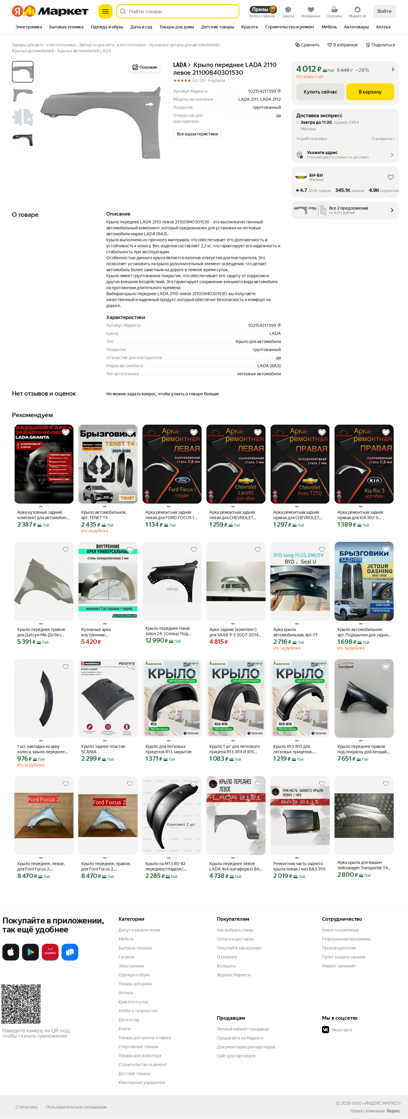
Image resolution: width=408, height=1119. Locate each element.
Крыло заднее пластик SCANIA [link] (103, 749)
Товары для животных (140, 1055)
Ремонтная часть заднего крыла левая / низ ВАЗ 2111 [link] (299, 866)
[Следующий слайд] (153, 123)
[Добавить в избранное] (66, 432)
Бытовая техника (135, 948)
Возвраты (226, 966)
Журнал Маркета (233, 974)
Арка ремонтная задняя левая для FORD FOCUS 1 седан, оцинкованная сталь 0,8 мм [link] (171, 515)
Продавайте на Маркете (240, 1038)
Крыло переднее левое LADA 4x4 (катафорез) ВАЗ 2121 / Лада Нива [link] (235, 866)
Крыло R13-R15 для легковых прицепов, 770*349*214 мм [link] (293, 749)
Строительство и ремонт (143, 1064)
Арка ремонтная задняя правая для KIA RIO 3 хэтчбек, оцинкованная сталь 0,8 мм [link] (360, 515)
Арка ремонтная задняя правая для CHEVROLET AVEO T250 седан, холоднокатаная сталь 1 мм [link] (299, 515)
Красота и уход (133, 1001)
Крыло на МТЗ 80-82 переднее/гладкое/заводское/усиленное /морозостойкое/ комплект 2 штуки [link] (171, 866)
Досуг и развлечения (139, 930)
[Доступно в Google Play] (30, 959)
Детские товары (135, 1073)
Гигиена (126, 957)
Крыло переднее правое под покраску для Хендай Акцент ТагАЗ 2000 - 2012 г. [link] (363, 749)
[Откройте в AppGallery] (50, 959)
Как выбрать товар (235, 930)
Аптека (126, 992)
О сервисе (227, 957)
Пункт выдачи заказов (344, 957)
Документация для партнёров (246, 1047)
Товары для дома (135, 983)
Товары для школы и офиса (145, 1037)
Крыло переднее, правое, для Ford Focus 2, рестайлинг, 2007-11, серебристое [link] (106, 866)
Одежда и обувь (134, 974)
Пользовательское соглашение (76, 1107)
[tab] (29, 27)
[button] (197, 134)
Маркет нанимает (339, 966)
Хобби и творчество (138, 1010)
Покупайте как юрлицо (239, 948)
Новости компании (340, 930)
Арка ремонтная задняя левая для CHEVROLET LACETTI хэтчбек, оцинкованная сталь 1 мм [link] (233, 515)
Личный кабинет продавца (243, 1029)
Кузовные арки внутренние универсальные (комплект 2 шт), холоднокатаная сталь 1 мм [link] (107, 632)
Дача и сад (129, 1019)
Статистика (27, 1107)
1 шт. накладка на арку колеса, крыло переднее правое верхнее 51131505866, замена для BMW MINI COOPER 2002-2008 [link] (42, 749)
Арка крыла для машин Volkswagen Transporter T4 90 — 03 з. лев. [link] (363, 865)
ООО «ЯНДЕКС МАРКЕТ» (376, 1103)
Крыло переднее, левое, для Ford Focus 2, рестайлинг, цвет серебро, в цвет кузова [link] (43, 866)
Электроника (131, 966)
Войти (385, 11)
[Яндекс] (393, 1111)
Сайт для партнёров (236, 1056)
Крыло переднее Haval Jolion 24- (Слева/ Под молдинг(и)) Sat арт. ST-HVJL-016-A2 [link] (168, 631)
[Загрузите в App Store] (10, 959)
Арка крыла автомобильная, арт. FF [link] (295, 632)
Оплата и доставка (235, 939)
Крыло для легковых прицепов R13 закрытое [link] (168, 749)
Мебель (126, 939)
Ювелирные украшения (142, 1082)
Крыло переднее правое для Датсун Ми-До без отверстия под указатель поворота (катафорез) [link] (41, 632)
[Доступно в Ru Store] (70, 959)
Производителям (339, 948)
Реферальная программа (346, 939)
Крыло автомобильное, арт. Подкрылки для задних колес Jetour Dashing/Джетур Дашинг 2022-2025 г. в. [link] (364, 632)
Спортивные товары (138, 1046)
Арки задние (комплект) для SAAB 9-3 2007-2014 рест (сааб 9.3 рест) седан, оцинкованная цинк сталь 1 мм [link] (235, 632)
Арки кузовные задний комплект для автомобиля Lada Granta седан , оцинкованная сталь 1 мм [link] (42, 515)
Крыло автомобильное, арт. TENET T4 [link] (104, 515)
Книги (124, 1028)
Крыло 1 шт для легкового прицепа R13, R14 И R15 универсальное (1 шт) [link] (234, 749)
